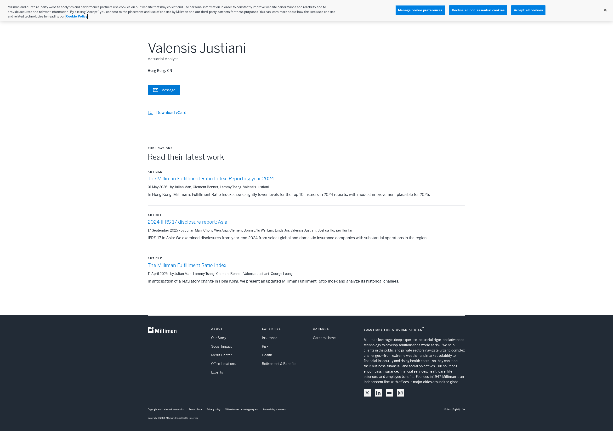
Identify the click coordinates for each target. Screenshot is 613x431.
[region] (306, 10)
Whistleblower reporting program (241, 409)
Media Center (221, 355)
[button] (367, 393)
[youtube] (389, 393)
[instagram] (400, 393)
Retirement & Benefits (279, 364)
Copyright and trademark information (166, 409)
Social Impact (221, 346)
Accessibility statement (274, 409)
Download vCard (171, 112)
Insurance (269, 338)
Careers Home (324, 338)
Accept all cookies (528, 10)
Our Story (218, 338)
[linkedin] (378, 393)
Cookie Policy (76, 16)
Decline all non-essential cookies (478, 10)
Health (267, 355)
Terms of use (195, 409)
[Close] (605, 10)
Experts (217, 372)
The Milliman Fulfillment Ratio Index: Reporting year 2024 (211, 179)
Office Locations (223, 364)
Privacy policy (214, 409)
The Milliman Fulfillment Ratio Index (187, 265)
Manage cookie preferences (420, 10)
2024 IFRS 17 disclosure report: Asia (187, 222)
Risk (265, 346)
